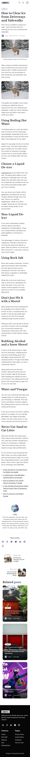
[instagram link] (15, 725)
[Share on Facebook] (7, 541)
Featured (4, 740)
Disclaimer (18, 740)
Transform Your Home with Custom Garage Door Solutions (14, 613)
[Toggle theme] (23, 2)
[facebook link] (7, 725)
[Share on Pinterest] (11, 541)
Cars (2, 742)
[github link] (19, 725)
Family (3, 734)
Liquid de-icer (6, 173)
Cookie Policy (19, 737)
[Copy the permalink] (2, 546)
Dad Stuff (4, 737)
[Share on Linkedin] (20, 541)
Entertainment (5, 745)
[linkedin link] (11, 725)
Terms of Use (19, 742)
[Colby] (2, 35)
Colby (6, 35)
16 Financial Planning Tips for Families (18, 559)
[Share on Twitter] (2, 541)
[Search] (19, 2)
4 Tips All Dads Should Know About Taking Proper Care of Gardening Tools (15, 488)
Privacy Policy (19, 734)
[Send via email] (24, 541)
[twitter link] (3, 725)
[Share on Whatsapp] (15, 541)
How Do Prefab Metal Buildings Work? (12, 573)
